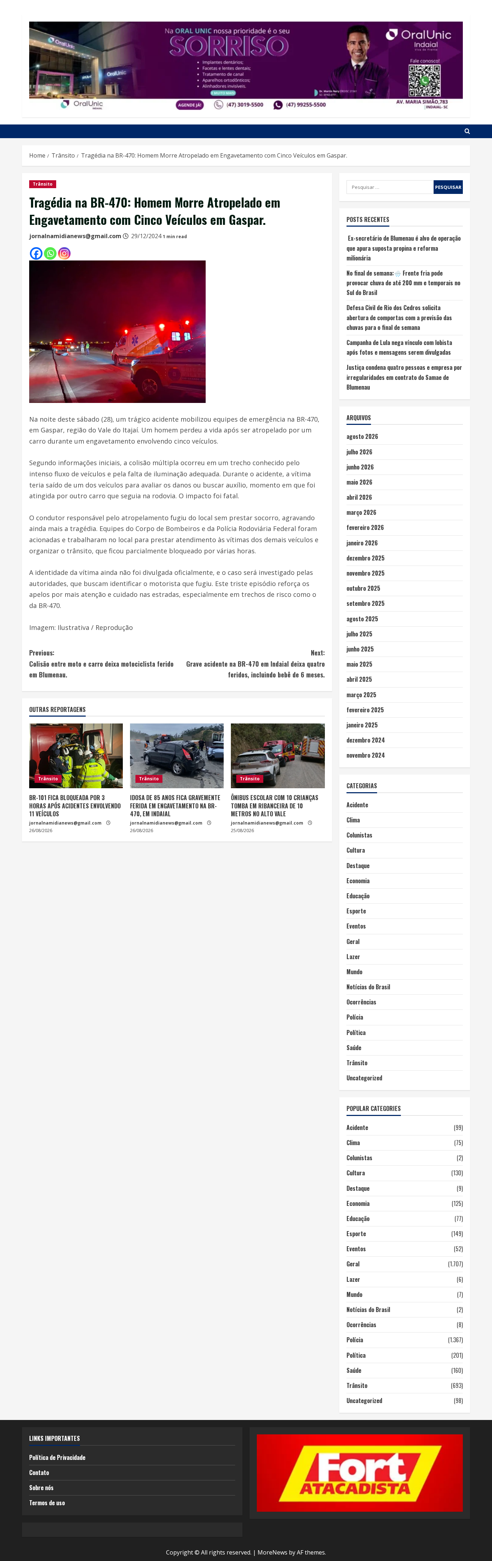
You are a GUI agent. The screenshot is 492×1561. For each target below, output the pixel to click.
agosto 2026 (362, 436)
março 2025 (361, 694)
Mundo (354, 971)
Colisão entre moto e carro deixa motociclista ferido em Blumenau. (101, 663)
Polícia (354, 1017)
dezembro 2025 (365, 558)
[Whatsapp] (50, 253)
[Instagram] (64, 253)
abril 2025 (359, 679)
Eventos (356, 926)
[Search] (467, 131)
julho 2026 (359, 452)
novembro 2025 (365, 573)
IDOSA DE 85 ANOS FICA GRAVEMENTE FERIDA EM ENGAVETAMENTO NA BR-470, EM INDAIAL (175, 805)
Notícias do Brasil (368, 987)
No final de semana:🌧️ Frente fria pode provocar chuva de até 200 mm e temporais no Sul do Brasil (403, 283)
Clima (353, 820)
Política (356, 1032)
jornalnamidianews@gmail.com (75, 236)
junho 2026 (360, 467)
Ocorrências (361, 1002)
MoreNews (272, 1552)
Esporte (356, 911)
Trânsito (43, 184)
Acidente (357, 804)
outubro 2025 (363, 588)
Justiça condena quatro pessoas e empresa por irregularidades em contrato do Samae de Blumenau (404, 377)
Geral (352, 941)
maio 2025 (359, 664)
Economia (358, 880)
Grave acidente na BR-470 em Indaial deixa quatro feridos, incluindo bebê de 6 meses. (255, 663)
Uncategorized (364, 1078)
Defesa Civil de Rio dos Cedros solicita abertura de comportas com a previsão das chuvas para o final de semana (399, 317)
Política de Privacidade (57, 1457)
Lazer (353, 956)
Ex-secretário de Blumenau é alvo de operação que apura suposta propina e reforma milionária (403, 248)
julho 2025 (359, 634)
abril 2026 (359, 497)
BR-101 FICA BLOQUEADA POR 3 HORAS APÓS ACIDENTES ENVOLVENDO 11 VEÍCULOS (75, 805)
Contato (39, 1472)
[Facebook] (36, 253)
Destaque (358, 865)
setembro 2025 (365, 603)
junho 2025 (360, 649)
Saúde (353, 1047)
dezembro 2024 (365, 740)
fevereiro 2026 (365, 527)
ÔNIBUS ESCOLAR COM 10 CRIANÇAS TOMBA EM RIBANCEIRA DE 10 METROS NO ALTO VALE (274, 805)
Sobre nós (41, 1487)
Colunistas (359, 835)
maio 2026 (359, 482)
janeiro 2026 (362, 543)
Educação (358, 895)
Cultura (355, 850)
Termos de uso (47, 1502)
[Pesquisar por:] (390, 187)
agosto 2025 (362, 618)
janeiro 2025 (362, 725)
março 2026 (361, 512)
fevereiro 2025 (365, 709)
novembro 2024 (365, 755)
